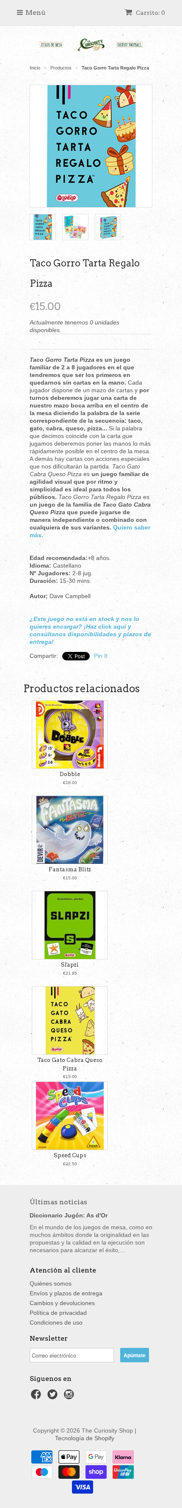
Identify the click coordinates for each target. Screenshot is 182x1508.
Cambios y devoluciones (62, 1303)
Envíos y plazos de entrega (66, 1293)
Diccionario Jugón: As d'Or (69, 1215)
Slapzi (70, 965)
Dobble (70, 774)
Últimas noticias (58, 1202)
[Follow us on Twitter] (53, 1396)
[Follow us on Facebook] (37, 1396)
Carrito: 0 (150, 12)
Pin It (101, 655)
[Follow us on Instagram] (70, 1396)
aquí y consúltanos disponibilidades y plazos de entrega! (90, 634)
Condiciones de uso (56, 1322)
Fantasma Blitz (70, 869)
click (105, 626)
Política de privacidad (58, 1312)
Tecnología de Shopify (84, 1438)
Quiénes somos (51, 1283)
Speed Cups (70, 1155)
